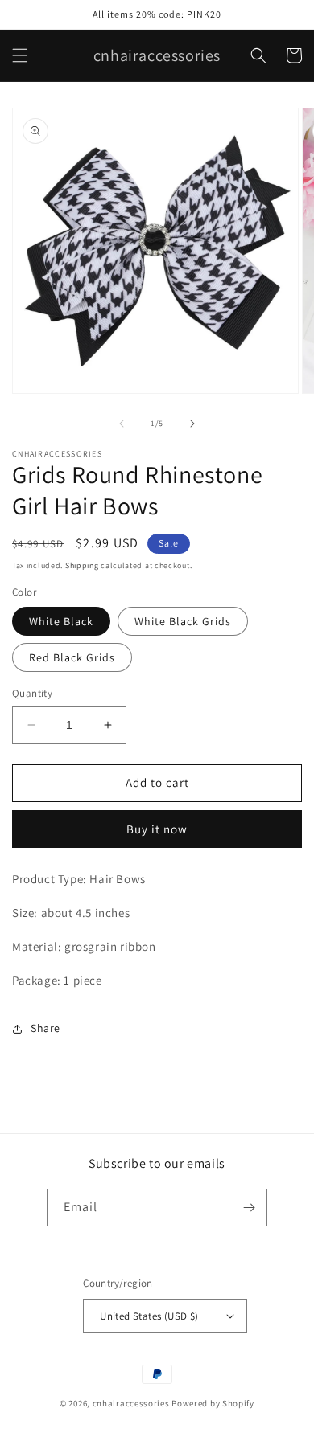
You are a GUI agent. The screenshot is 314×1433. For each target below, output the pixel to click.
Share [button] (45, 1028)
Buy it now (157, 829)
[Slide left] (121, 423)
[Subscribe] (248, 1207)
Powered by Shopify (212, 1403)
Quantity (32, 693)
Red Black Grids (72, 657)
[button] (20, 55)
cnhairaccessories (131, 1403)
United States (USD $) (149, 1316)
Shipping (82, 565)
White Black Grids (182, 621)
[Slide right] (192, 423)
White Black (61, 621)
